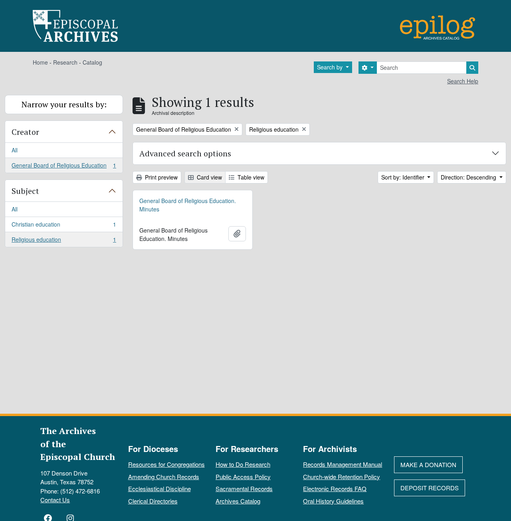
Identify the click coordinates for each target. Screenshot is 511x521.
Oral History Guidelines (333, 501)
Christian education (63, 226)
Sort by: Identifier (403, 177)
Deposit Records (429, 488)
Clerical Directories (153, 501)
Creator (25, 131)
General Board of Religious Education (63, 167)
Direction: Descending (469, 177)
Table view (250, 177)
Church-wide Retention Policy (341, 476)
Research (65, 62)
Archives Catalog (238, 501)
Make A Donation (428, 464)
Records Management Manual (342, 464)
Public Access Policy (243, 476)
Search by (330, 67)
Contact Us (55, 499)
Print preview (160, 177)
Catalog (92, 62)
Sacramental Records (244, 488)
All (15, 150)
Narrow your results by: (64, 104)
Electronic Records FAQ (334, 488)
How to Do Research (243, 464)
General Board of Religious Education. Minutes (187, 205)
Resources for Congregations (166, 464)
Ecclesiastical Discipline (159, 488)
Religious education (63, 241)
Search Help (462, 81)
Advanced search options (185, 153)
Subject (25, 191)
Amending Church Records (163, 476)
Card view (208, 177)
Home (40, 62)
